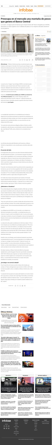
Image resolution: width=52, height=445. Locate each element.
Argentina (16, 6)
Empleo (26, 423)
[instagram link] (9, 426)
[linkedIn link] (9, 428)
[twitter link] (6, 426)
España (32, 6)
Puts (9, 307)
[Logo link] (26, 9)
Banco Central (3, 307)
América (16, 421)
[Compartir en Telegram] (29, 60)
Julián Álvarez (29, 13)
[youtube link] (4, 428)
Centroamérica (16, 431)
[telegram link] (6, 428)
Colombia (28, 6)
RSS (16, 434)
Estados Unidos (22, 6)
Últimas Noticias (16, 433)
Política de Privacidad (45, 423)
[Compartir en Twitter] (25, 60)
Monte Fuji (18, 13)
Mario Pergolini (34, 13)
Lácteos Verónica (23, 13)
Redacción (26, 421)
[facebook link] (4, 426)
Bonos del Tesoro (15, 307)
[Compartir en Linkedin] (27, 60)
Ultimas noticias (24, 307)
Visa (38, 13)
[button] (2, 6)
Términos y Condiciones (45, 421)
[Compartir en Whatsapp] (20, 60)
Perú (36, 428)
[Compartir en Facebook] (22, 60)
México (35, 6)
